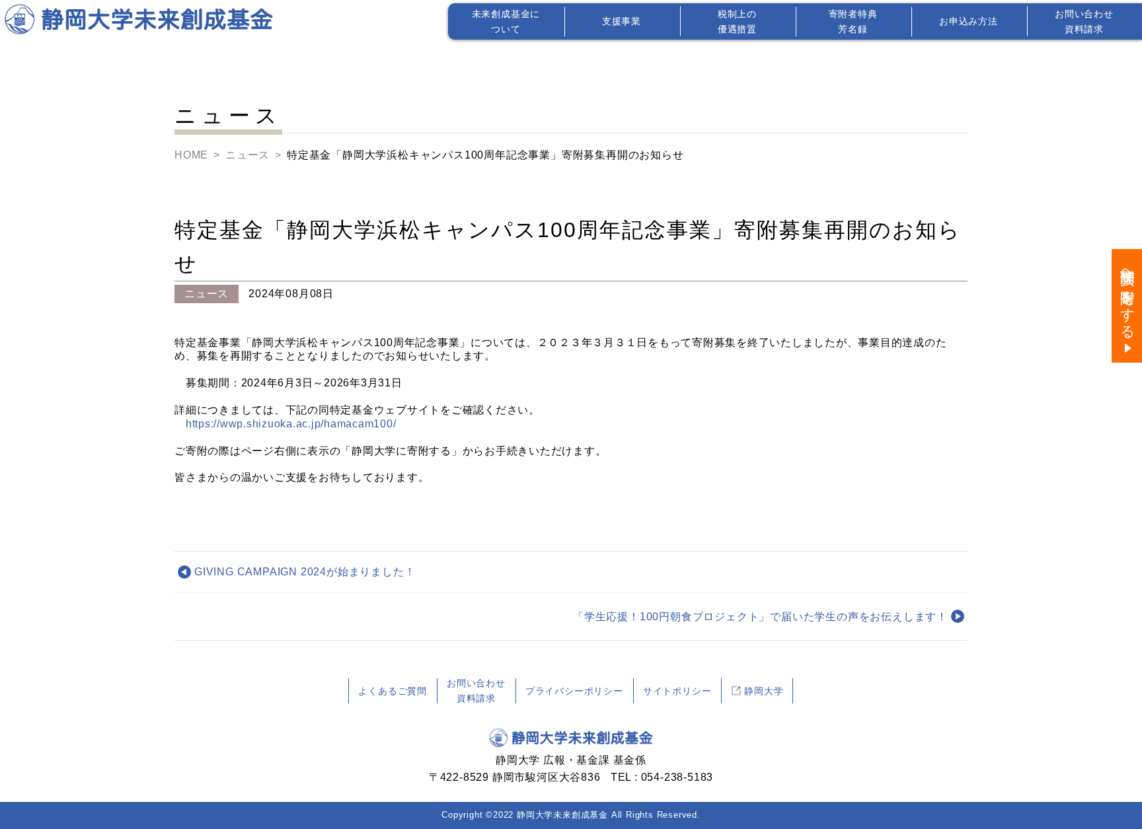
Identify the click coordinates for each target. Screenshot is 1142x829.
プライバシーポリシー (574, 691)
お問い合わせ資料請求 (476, 690)
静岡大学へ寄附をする (1127, 296)
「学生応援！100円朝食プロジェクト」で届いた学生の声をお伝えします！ (760, 616)
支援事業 (621, 21)
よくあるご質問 (392, 691)
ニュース (247, 155)
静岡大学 (763, 691)
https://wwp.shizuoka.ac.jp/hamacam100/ (291, 423)
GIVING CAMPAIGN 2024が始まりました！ (304, 571)
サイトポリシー (677, 691)
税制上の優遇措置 (737, 21)
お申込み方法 (968, 21)
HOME (191, 155)
